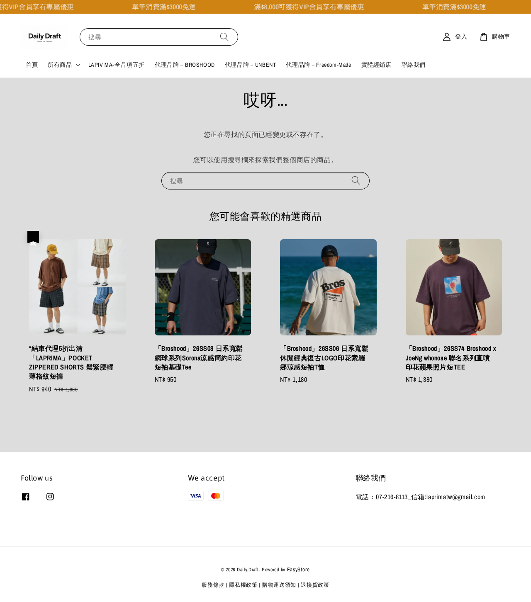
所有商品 (60, 64)
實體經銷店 (376, 64)
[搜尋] (224, 37)
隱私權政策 (243, 584)
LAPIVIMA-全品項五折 (116, 64)
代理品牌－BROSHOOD (185, 64)
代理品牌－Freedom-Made (318, 64)
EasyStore (298, 569)
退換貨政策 (315, 584)
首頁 (32, 64)
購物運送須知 (279, 584)
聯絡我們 (414, 64)
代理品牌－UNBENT (250, 64)
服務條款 (213, 584)
